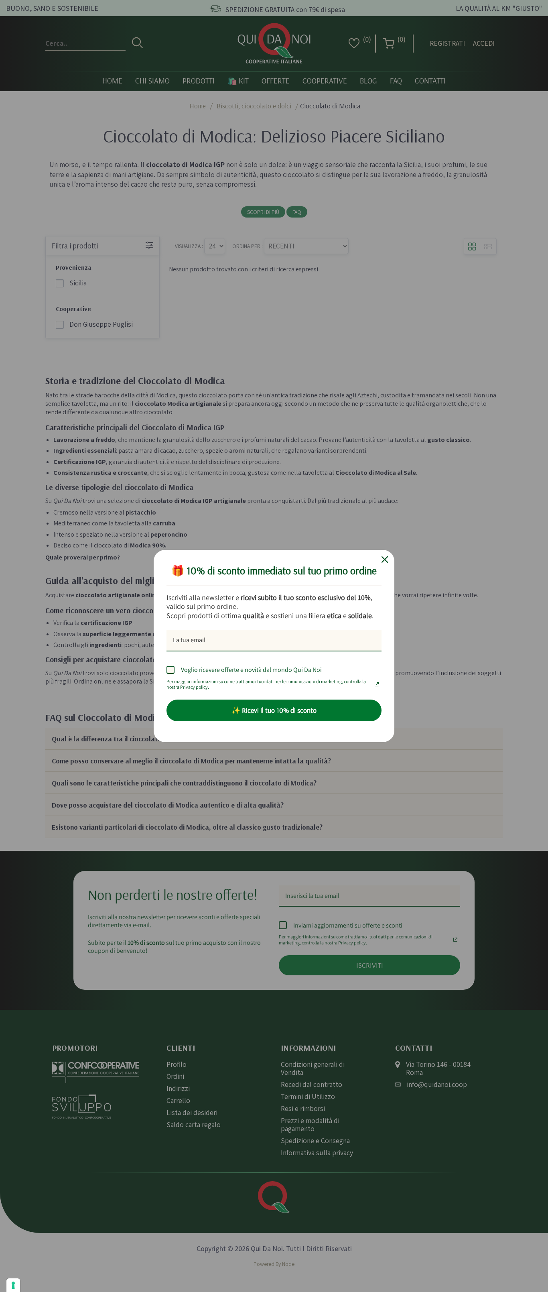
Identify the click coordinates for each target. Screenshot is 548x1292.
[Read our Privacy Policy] (377, 682)
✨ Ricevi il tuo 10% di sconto (274, 710)
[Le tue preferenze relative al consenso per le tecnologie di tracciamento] (13, 1285)
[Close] (384, 559)
